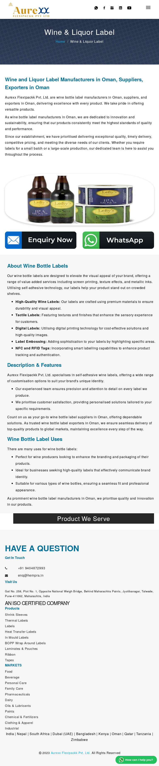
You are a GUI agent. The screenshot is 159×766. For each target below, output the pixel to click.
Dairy (9, 700)
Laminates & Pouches (21, 648)
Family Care (14, 688)
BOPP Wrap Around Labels (25, 643)
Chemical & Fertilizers (22, 717)
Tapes (9, 660)
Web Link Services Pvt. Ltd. (99, 759)
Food (8, 671)
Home (60, 41)
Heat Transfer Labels (20, 631)
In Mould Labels (17, 637)
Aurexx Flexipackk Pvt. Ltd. (71, 753)
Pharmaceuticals (17, 694)
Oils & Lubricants (18, 705)
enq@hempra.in (31, 575)
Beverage (12, 677)
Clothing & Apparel (19, 722)
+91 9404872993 (31, 568)
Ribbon (10, 654)
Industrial (12, 728)
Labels (10, 626)
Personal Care (15, 683)
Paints (9, 711)
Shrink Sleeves (16, 614)
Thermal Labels (16, 620)
